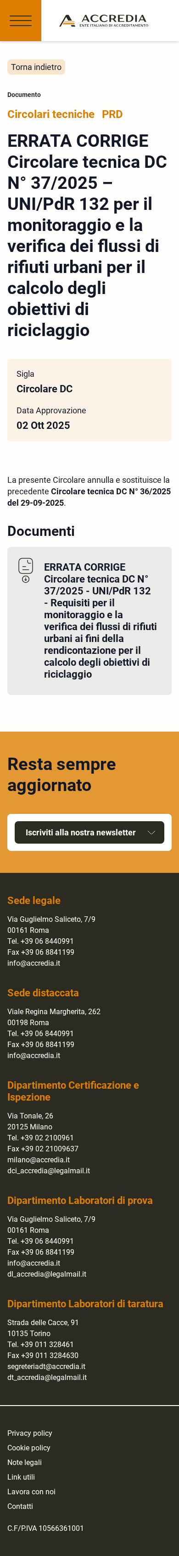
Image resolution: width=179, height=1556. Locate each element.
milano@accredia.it (38, 1159)
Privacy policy (29, 1433)
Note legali (24, 1462)
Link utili (21, 1477)
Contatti (20, 1506)
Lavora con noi (31, 1491)
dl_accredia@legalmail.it (46, 1274)
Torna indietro (36, 67)
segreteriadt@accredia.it (46, 1366)
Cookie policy (28, 1448)
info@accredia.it (33, 963)
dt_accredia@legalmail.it (47, 1377)
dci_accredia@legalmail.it (48, 1170)
